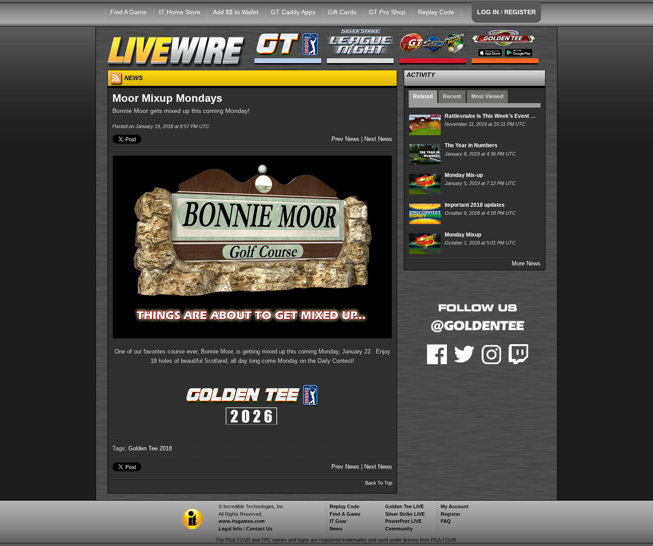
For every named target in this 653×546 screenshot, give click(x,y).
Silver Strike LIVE (405, 514)
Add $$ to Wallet (236, 12)
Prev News (345, 139)
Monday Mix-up (464, 175)
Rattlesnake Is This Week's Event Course (497, 116)
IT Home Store (179, 12)
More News (526, 263)
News (336, 528)
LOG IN (488, 12)
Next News (378, 139)
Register (450, 514)
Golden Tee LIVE (404, 506)
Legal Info (230, 528)
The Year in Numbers (471, 145)
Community (399, 528)
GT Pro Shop (387, 12)
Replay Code (436, 12)
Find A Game (128, 12)
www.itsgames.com (242, 521)
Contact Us (259, 528)
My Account (455, 506)
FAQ (446, 521)
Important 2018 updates (475, 205)
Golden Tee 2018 (150, 448)
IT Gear (338, 521)
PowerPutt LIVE (403, 521)
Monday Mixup (463, 235)
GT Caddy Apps (293, 12)
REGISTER (520, 12)
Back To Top (378, 483)
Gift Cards (342, 12)
